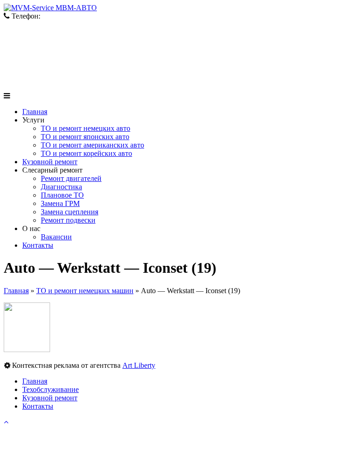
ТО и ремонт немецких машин (85, 291)
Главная (16, 291)
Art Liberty (138, 365)
